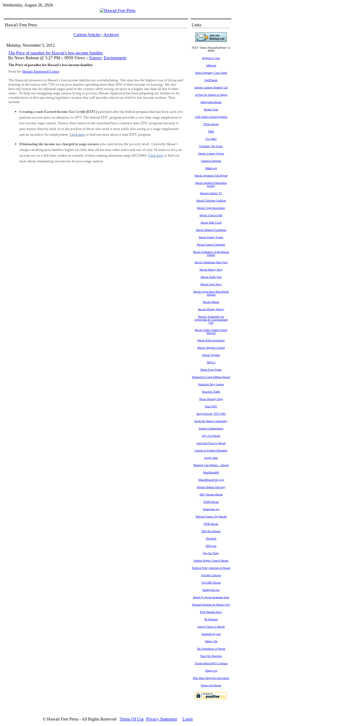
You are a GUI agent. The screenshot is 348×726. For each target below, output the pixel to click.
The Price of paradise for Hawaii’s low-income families (55, 53)
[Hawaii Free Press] (117, 10)
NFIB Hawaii (211, 523)
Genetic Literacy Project (211, 153)
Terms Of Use (132, 719)
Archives (111, 34)
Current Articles (87, 34)
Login (187, 719)
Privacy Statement (161, 719)
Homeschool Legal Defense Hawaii (211, 377)
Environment (115, 57)
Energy (95, 57)
